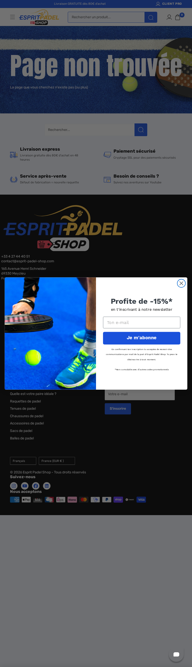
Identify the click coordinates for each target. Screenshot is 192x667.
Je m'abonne (141, 338)
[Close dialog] (181, 283)
